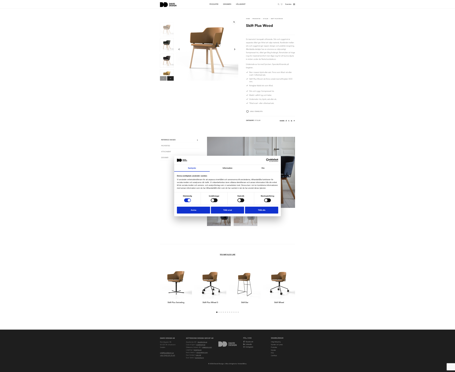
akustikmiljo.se (202, 342)
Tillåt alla (261, 210)
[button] (234, 22)
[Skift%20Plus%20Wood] (286, 121)
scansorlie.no (199, 358)
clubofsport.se (200, 345)
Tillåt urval (227, 210)
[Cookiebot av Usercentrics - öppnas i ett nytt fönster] (267, 160)
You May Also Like (227, 254)
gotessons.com (207, 347)
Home (248, 18)
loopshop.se (197, 350)
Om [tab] (263, 168)
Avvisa (193, 210)
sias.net (198, 355)
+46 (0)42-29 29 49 (167, 355)
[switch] (214, 200)
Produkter (256, 18)
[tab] (180, 140)
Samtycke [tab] (192, 168)
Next (298, 172)
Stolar (265, 18)
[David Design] (168, 6)
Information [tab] (227, 168)
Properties (165, 146)
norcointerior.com (202, 352)
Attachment (166, 152)
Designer (164, 157)
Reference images (168, 140)
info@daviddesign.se (167, 353)
